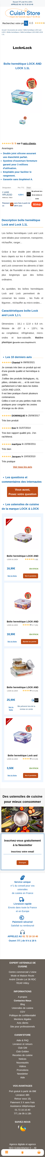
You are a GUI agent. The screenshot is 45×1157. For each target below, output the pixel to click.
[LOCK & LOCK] (22, 58)
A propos (22, 997)
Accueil (4, 30)
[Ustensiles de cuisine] (22, 12)
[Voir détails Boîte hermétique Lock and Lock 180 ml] (22, 735)
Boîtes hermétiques (13, 32)
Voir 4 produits (30, 775)
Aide (22, 1077)
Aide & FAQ (22, 1040)
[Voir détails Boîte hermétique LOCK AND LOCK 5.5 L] (22, 601)
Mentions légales (22, 1019)
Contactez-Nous (22, 1000)
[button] (26, 23)
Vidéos (22, 1066)
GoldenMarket (22, 1148)
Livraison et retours (22, 1044)
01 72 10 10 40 (23, 936)
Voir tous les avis (22, 467)
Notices (22, 1059)
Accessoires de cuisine (15, 30)
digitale (21, 1144)
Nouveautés (22, 1062)
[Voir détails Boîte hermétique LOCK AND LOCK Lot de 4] (22, 667)
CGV (22, 1011)
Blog (22, 1004)
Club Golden (22, 1051)
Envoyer (22, 862)
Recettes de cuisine (22, 1055)
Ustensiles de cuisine (22, 1008)
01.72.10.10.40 (22, 1110)
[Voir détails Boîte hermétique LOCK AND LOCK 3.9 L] (22, 536)
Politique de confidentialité (22, 1015)
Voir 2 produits (30, 576)
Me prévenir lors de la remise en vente (37, 195)
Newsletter (22, 1073)
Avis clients (22, 1023)
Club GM (22, 1048)
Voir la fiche (12, 576)
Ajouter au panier (29, 641)
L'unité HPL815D (7, 193)
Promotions (22, 1070)
